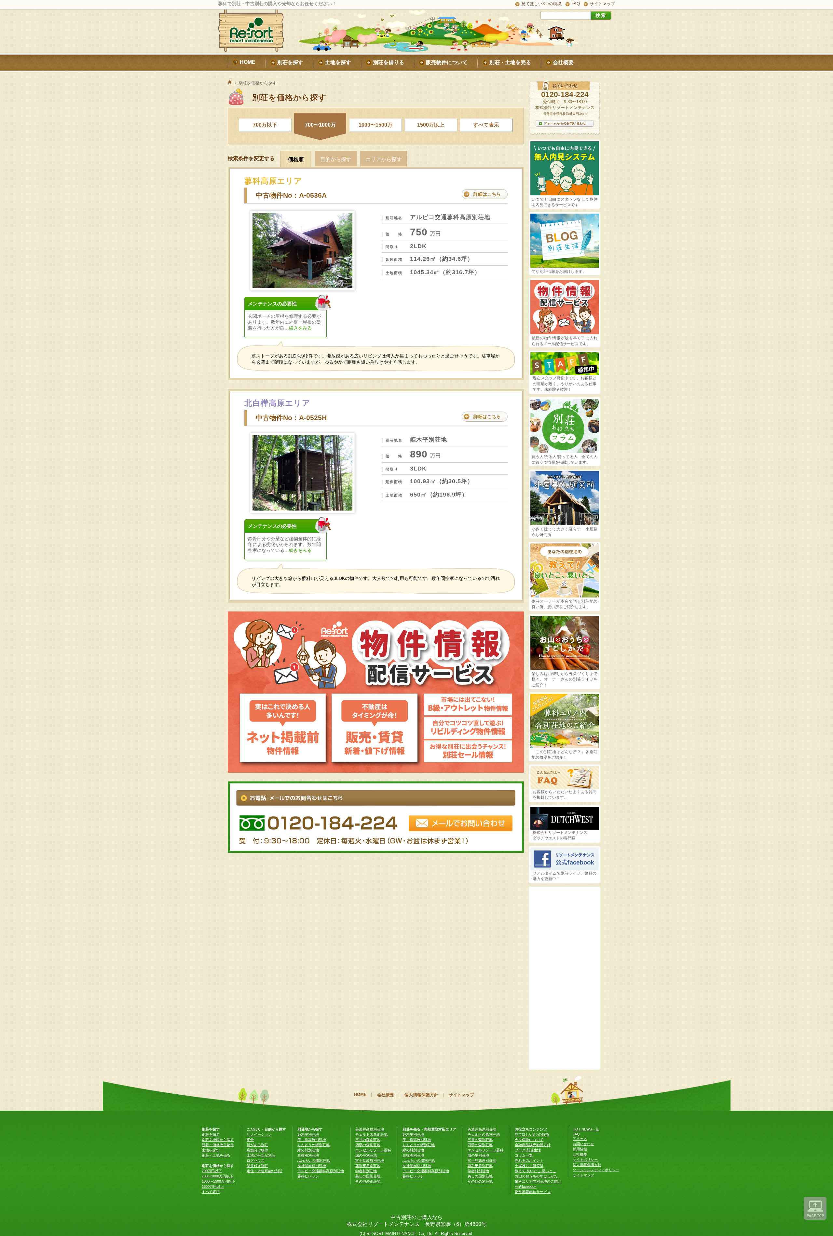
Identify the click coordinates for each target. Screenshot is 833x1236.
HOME (360, 1094)
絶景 (250, 1140)
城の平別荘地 (366, 1155)
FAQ (575, 3)
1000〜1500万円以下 (218, 1181)
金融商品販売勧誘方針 (533, 1145)
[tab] (297, 158)
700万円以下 (212, 1171)
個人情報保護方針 (421, 1094)
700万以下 (265, 125)
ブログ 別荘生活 (528, 1150)
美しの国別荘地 (367, 1176)
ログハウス (256, 1160)
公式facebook (526, 1186)
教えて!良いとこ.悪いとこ (535, 1171)
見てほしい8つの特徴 (541, 3)
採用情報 (580, 1149)
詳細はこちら (487, 194)
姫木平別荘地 (308, 1134)
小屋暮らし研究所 (529, 1166)
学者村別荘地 (366, 1171)
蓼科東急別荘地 (367, 1166)
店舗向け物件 (257, 1150)
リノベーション (259, 1134)
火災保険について (529, 1140)
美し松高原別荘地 (311, 1140)
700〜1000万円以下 (217, 1176)
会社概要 (385, 1094)
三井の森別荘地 (367, 1140)
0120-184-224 (565, 94)
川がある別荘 (257, 1145)
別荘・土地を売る (216, 1155)
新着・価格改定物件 (218, 1145)
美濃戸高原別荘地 (369, 1129)
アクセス (580, 1139)
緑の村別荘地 (308, 1150)
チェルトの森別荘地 (371, 1134)
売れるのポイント (529, 1160)
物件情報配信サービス (533, 1192)
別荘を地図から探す (218, 1140)
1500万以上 (430, 125)
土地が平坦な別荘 (261, 1155)
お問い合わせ (583, 1144)
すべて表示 (486, 125)
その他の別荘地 (367, 1181)
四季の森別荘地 (367, 1145)
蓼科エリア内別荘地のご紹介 (538, 1181)
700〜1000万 (320, 125)
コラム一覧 (524, 1155)
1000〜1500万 (375, 125)
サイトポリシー (585, 1159)
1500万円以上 (213, 1186)
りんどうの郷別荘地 (313, 1145)
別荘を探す (211, 1134)
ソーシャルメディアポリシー (596, 1170)
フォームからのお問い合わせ (565, 123)
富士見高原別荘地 (369, 1160)
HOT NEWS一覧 (586, 1129)
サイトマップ (602, 3)
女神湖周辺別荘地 (311, 1166)
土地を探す (211, 1150)
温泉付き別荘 (257, 1166)
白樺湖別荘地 (308, 1155)
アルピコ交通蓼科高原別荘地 (320, 1171)
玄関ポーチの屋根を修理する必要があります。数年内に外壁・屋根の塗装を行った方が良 (284, 322)
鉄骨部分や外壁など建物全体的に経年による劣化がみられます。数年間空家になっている (284, 544)
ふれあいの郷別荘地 (313, 1160)
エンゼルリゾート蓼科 (373, 1150)
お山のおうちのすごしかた (536, 1176)
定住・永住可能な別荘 (264, 1171)
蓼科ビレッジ (308, 1176)
